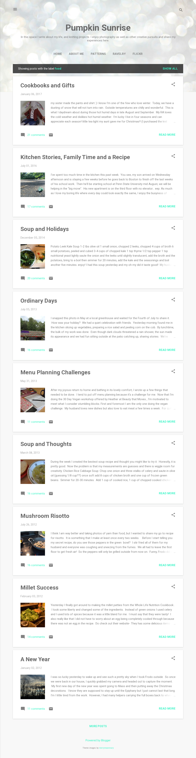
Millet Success (39, 587)
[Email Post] (51, 136)
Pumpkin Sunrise (98, 28)
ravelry (119, 54)
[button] (173, 84)
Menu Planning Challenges (55, 372)
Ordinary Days (38, 300)
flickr (138, 54)
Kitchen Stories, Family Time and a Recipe (75, 157)
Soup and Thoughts (46, 444)
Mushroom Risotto (44, 515)
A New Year (35, 659)
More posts (98, 726)
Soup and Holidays (44, 229)
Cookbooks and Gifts (47, 85)
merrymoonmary (106, 748)
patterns (98, 54)
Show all (170, 68)
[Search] (181, 10)
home (58, 54)
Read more (167, 134)
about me (76, 54)
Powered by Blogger (98, 740)
